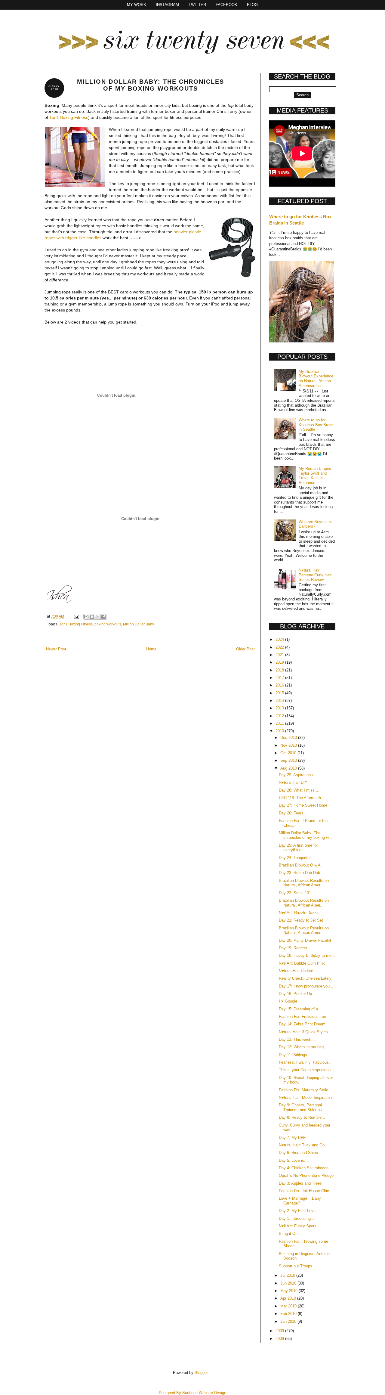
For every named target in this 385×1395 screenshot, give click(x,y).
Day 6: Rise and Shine (298, 1152)
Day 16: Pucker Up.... (298, 993)
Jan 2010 (288, 1321)
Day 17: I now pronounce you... (306, 986)
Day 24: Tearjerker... (296, 857)
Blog (252, 4)
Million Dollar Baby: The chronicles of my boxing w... (305, 835)
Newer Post (56, 649)
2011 (280, 723)
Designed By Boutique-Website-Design (192, 1392)
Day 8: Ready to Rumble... (302, 1117)
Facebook (226, 4)
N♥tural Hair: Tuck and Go (302, 1145)
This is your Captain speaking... (306, 1070)
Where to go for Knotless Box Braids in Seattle (316, 425)
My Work (136, 4)
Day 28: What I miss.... (299, 790)
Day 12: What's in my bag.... (303, 1047)
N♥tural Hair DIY (293, 782)
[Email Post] (76, 616)
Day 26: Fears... (293, 813)
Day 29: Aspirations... (297, 775)
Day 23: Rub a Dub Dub (299, 872)
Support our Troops (295, 1266)
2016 (280, 685)
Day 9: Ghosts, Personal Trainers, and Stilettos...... (304, 1107)
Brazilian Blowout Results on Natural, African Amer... (304, 883)
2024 (280, 639)
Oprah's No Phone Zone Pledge (306, 1175)
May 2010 (289, 1290)
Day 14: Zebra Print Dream (302, 1024)
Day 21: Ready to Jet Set (301, 920)
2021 (280, 655)
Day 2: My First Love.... (299, 1210)
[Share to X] (98, 617)
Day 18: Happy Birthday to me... (307, 955)
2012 (280, 716)
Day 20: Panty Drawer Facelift (305, 940)
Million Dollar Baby (138, 624)
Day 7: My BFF (292, 1137)
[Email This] (86, 617)
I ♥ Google (288, 1001)
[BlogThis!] (92, 617)
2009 (280, 1330)
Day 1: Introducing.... (297, 1218)
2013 (280, 708)
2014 (280, 700)
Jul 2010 (288, 1275)
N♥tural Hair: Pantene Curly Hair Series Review (315, 575)
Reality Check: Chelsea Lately (305, 978)
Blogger (201, 1372)
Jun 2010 (288, 1283)
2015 (280, 693)
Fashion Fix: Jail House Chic (304, 1191)
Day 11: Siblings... (295, 1054)
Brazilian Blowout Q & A (300, 865)
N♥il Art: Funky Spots (297, 1226)
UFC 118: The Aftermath (300, 797)
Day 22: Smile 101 (295, 893)
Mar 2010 (289, 1306)
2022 (280, 647)
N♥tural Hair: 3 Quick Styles (303, 1032)
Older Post (245, 649)
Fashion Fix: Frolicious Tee (302, 1016)
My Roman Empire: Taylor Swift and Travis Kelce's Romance (315, 475)
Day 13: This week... (297, 1039)
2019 (280, 662)
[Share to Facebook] (103, 617)
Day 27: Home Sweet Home (303, 805)
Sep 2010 (289, 760)
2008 (280, 1338)
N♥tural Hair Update (296, 971)
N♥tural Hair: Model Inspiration (305, 1097)
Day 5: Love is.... (294, 1160)
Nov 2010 (289, 745)
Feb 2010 (289, 1313)
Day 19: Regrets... (295, 948)
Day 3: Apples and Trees (300, 1183)
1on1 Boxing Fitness (68, 117)
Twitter (197, 4)
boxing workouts (107, 624)
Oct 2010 (288, 753)
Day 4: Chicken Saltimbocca (303, 1168)
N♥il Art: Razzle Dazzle (299, 912)
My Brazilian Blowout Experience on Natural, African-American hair (316, 378)
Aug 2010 (289, 768)
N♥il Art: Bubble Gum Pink (302, 963)
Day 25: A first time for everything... (298, 847)
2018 (280, 670)
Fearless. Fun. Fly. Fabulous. (304, 1062)
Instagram (167, 4)
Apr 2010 (288, 1298)
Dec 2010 (289, 737)
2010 (280, 731)
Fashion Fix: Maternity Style (303, 1090)
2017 (280, 677)
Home (151, 649)
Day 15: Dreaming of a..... (301, 1009)
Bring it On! (289, 1233)
